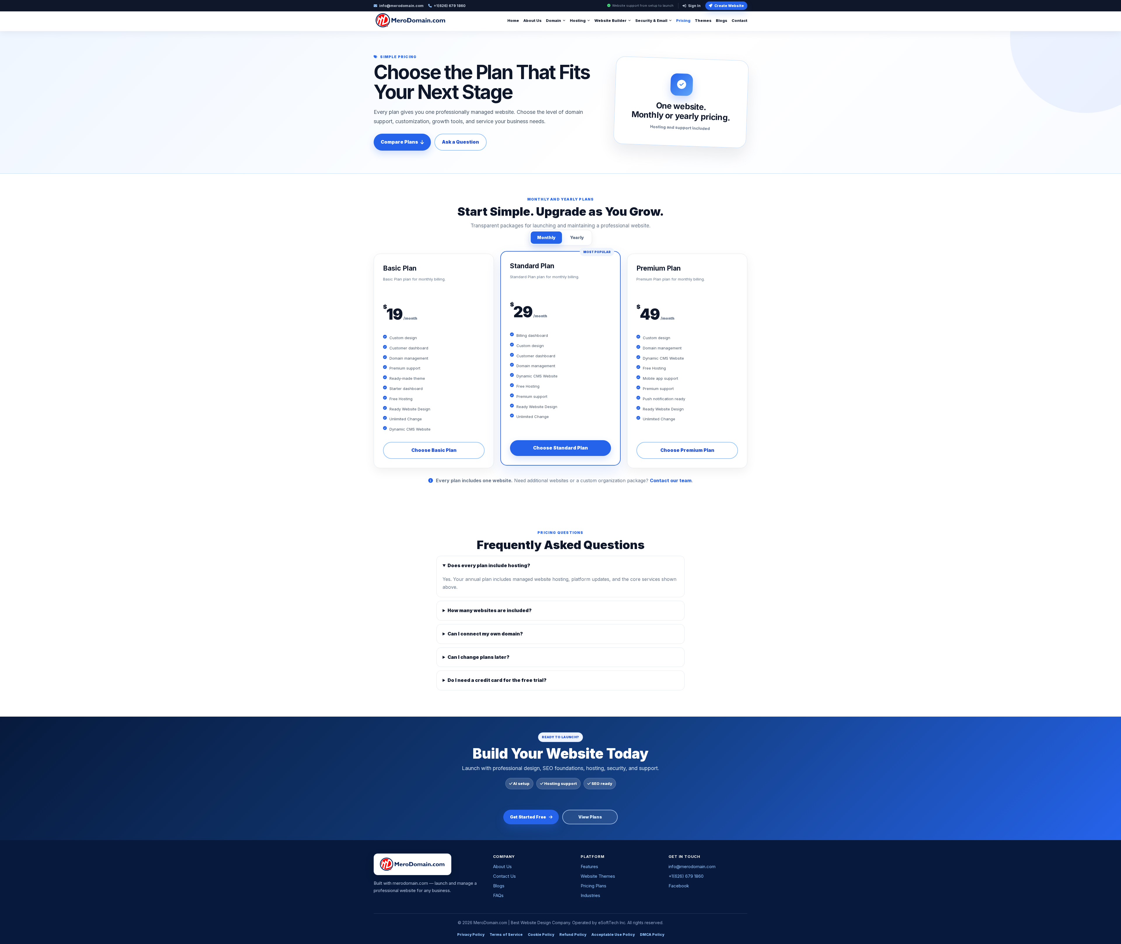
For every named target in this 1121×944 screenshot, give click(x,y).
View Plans (590, 816)
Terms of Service (506, 934)
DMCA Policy (652, 934)
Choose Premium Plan (687, 450)
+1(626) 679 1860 (686, 876)
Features (589, 866)
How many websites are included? (490, 610)
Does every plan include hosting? (489, 565)
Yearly (577, 237)
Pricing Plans (593, 886)
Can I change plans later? (478, 657)
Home (513, 20)
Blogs (721, 20)
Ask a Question (460, 142)
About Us (532, 20)
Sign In (694, 6)
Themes (703, 20)
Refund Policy (572, 934)
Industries (590, 895)
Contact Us (504, 876)
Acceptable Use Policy (613, 934)
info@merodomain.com (692, 866)
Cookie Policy (541, 934)
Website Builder (610, 20)
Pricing (683, 20)
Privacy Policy (470, 934)
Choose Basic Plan (434, 450)
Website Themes (598, 876)
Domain (553, 20)
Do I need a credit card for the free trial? (497, 680)
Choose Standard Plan (560, 448)
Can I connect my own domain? (485, 634)
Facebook (679, 886)
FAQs (498, 895)
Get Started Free (528, 816)
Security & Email (651, 20)
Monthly (546, 237)
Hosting (578, 20)
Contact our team (671, 480)
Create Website (729, 6)
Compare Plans (399, 142)
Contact (739, 20)
